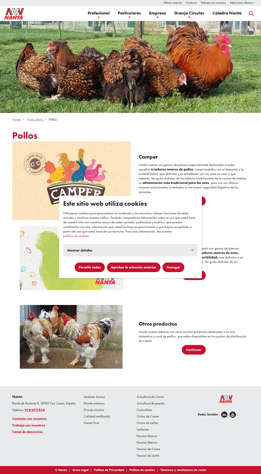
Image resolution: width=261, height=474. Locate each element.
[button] (99, 13)
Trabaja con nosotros (28, 425)
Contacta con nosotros (29, 418)
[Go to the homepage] (223, 399)
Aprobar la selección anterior (133, 267)
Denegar (173, 267)
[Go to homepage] (14, 13)
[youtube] (233, 415)
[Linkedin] (224, 415)
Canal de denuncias (27, 431)
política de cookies (76, 236)
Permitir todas (90, 267)
